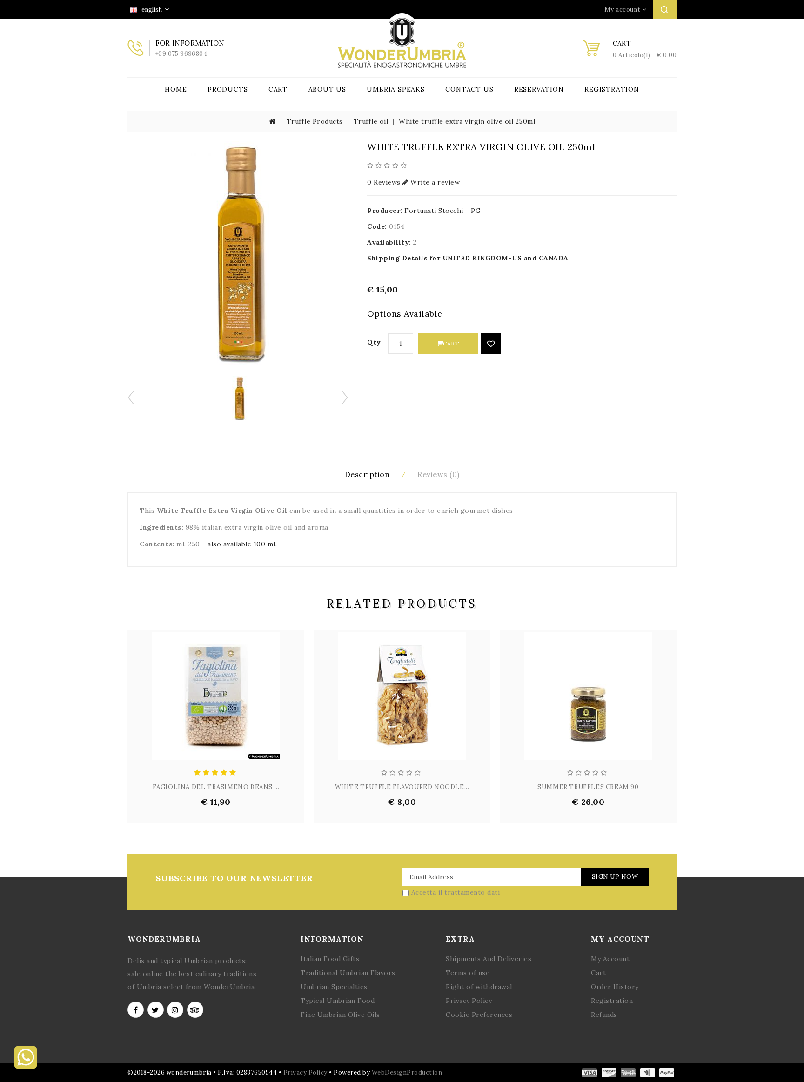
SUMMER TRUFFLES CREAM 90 (587, 787)
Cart (278, 89)
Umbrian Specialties (334, 986)
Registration (611, 89)
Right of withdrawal (479, 986)
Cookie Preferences (479, 1014)
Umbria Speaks (395, 89)
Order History (615, 986)
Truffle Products (315, 121)
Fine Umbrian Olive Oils (340, 1014)
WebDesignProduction (407, 1072)
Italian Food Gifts (330, 959)
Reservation (539, 89)
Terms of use (467, 973)
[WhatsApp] (25, 1066)
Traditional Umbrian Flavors (348, 973)
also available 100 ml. (242, 544)
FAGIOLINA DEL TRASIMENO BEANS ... (216, 787)
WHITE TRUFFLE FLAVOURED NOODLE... (402, 787)
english (151, 9)
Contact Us (469, 89)
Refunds (604, 1014)
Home (176, 89)
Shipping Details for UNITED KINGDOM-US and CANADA (468, 258)
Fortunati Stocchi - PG (442, 210)
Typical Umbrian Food (338, 1000)
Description (367, 474)
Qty (374, 342)
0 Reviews (384, 182)
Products (228, 89)
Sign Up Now (615, 877)
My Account (610, 959)
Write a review (434, 182)
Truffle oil (371, 121)
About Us (327, 89)
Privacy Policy (469, 1000)
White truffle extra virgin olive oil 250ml (467, 121)
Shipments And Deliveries (488, 959)
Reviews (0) (438, 474)
